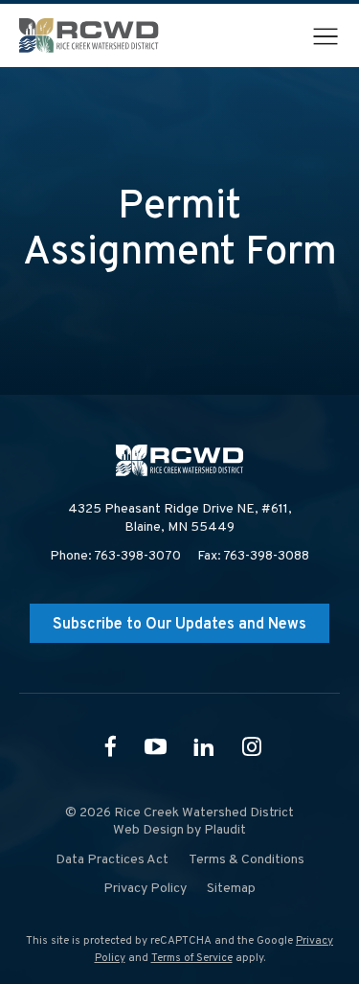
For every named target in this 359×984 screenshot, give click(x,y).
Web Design (148, 830)
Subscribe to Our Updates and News (179, 624)
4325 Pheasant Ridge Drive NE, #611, (180, 518)
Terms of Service (192, 958)
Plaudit (225, 830)
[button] (325, 36)
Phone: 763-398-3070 (115, 556)
